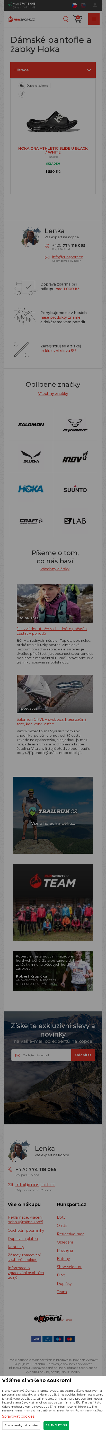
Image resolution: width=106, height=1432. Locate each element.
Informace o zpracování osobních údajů (26, 1272)
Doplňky (64, 1283)
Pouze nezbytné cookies (21, 1425)
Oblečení (65, 1242)
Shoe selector (69, 1267)
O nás (62, 1225)
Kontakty (16, 1247)
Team (62, 1291)
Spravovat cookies (18, 1416)
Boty (61, 1217)
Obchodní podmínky (26, 1230)
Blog (61, 1275)
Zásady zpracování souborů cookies (24, 1257)
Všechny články (54, 569)
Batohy (63, 1258)
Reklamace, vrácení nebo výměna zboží (25, 1219)
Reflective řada (70, 1234)
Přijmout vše (56, 1425)
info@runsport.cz (67, 257)
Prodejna (65, 1250)
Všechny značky (53, 393)
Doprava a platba (23, 1238)
